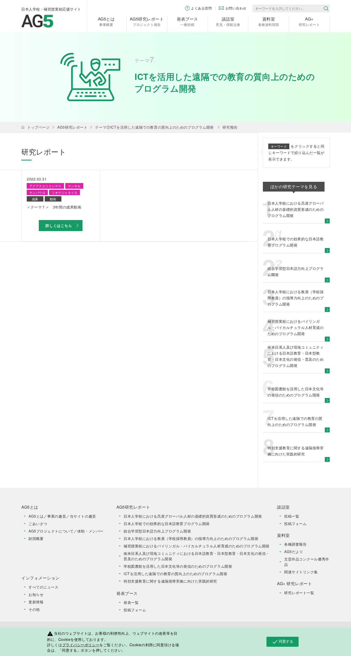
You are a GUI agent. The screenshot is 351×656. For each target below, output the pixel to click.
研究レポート (309, 21)
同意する (282, 642)
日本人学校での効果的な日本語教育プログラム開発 (167, 523)
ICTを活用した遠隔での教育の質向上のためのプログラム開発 (175, 573)
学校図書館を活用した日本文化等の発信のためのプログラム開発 (178, 566)
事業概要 (106, 21)
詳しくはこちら (58, 225)
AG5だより (293, 551)
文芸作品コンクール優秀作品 (306, 561)
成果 (35, 199)
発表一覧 (131, 602)
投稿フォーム (135, 609)
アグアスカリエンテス (45, 186)
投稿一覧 (291, 516)
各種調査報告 (295, 544)
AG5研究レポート (72, 127)
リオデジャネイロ (64, 192)
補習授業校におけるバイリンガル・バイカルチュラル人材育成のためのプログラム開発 (197, 545)
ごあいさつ (38, 523)
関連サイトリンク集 (301, 571)
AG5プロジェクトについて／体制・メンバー (66, 531)
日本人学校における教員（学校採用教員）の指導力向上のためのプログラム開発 (191, 538)
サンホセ (74, 186)
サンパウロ (37, 192)
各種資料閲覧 (268, 21)
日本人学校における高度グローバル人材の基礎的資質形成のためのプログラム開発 (193, 516)
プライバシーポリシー (81, 644)
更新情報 (36, 601)
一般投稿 (187, 21)
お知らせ (36, 594)
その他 (34, 609)
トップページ (38, 127)
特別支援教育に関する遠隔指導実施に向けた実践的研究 (170, 581)
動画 (53, 199)
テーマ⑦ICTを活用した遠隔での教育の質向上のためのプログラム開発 (154, 127)
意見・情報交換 (228, 21)
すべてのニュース (43, 587)
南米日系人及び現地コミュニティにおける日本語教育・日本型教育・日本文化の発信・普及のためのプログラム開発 (197, 556)
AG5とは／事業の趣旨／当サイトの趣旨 (62, 516)
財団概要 (36, 538)
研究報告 (230, 127)
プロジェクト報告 (147, 21)
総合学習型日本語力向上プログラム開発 (157, 531)
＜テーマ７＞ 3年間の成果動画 (54, 207)
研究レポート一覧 (299, 592)
